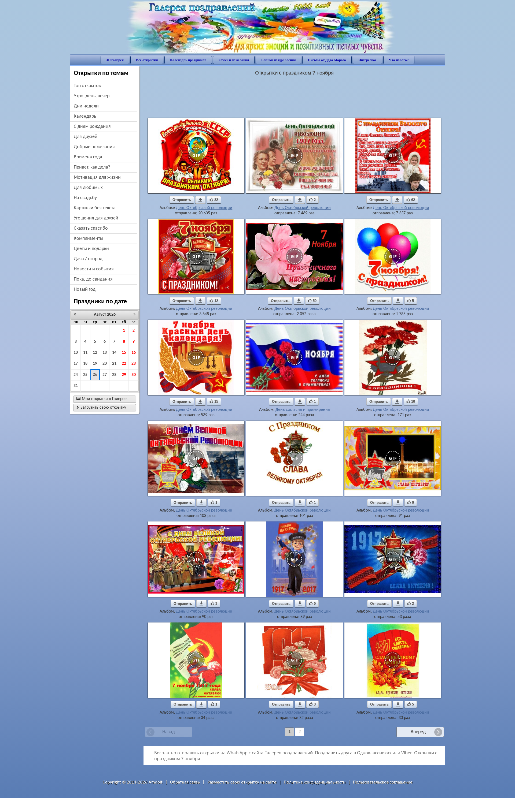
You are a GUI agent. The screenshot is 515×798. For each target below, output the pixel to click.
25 (85, 375)
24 (75, 375)
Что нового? (399, 60)
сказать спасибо (91, 228)
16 (133, 352)
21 (114, 363)
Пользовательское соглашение (382, 782)
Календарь (85, 116)
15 (124, 352)
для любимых (88, 187)
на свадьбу (85, 197)
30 (133, 375)
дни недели (86, 106)
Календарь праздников (188, 60)
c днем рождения (92, 126)
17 (75, 363)
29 (124, 375)
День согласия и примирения (302, 410)
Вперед (418, 731)
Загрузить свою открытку (101, 407)
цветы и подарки (91, 248)
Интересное (367, 60)
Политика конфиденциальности (314, 782)
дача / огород (88, 259)
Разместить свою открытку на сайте (241, 782)
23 (133, 363)
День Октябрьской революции (204, 208)
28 (114, 375)
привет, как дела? (92, 167)
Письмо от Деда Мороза (327, 60)
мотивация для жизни (97, 177)
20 (104, 363)
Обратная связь (185, 782)
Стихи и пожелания (234, 60)
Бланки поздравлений (278, 60)
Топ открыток (87, 85)
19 (95, 363)
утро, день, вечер (91, 96)
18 (85, 363)
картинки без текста (95, 208)
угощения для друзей (96, 218)
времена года (88, 157)
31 (75, 386)
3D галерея (115, 60)
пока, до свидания (93, 279)
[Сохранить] (200, 200)
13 (104, 352)
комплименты (88, 238)
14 (114, 352)
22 (124, 363)
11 (85, 352)
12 (95, 352)
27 (104, 375)
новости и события (94, 269)
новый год (84, 289)
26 (95, 374)
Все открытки (147, 60)
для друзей (85, 136)
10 (75, 352)
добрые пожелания (94, 147)
